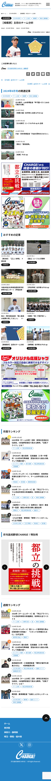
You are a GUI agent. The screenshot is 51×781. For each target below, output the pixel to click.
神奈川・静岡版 (11, 732)
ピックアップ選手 (18, 464)
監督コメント (40, 668)
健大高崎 (28, 464)
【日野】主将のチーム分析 (36, 84)
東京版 (23, 482)
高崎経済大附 (17, 671)
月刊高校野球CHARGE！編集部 (41, 32)
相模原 (35, 18)
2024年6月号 (6, 18)
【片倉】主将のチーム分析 (14, 80)
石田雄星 (15, 466)
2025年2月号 (17, 699)
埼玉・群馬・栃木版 (13, 736)
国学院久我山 (17, 637)
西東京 (25, 637)
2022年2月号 (17, 668)
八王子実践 (27, 523)
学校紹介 (15, 482)
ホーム (7, 723)
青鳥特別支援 (31, 482)
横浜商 (25, 699)
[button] (4, 567)
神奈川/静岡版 (44, 18)
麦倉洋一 (36, 510)
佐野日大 (15, 510)
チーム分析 (27, 18)
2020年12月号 (17, 523)
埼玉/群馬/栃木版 (27, 448)
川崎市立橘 (25, 497)
